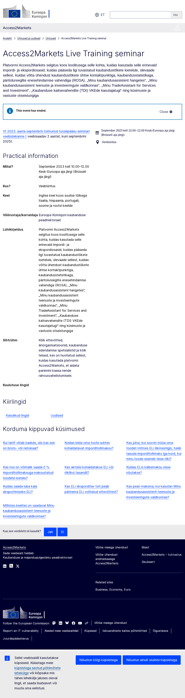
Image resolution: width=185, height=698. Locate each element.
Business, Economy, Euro (113, 589)
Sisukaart (148, 562)
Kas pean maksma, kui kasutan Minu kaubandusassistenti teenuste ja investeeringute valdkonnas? (153, 491)
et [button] (103, 15)
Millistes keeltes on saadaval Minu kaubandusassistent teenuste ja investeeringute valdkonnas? (28, 511)
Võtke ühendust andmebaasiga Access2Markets (106, 559)
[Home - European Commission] (29, 613)
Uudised (57, 415)
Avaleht (7, 38)
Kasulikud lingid (17, 415)
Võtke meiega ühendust (110, 623)
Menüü (177, 29)
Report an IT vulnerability (21, 631)
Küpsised (90, 631)
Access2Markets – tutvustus (162, 554)
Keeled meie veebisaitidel (61, 631)
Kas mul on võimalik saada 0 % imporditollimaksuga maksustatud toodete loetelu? (28, 472)
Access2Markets (14, 547)
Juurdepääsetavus (16, 638)
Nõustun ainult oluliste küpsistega (151, 660)
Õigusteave (160, 631)
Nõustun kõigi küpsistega (98, 660)
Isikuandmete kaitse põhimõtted (124, 631)
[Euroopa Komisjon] (32, 11)
